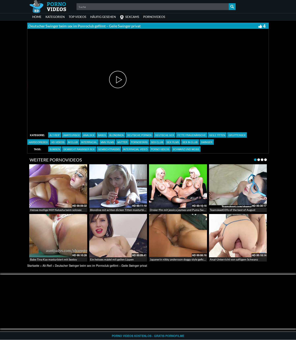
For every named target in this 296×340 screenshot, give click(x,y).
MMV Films (107, 142)
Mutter (122, 142)
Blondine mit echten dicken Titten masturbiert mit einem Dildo (129, 210)
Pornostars (139, 142)
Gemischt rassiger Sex (79, 149)
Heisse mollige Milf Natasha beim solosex (56, 210)
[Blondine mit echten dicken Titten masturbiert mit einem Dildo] (118, 186)
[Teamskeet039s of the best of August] (238, 186)
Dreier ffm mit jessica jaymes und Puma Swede (179, 210)
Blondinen (116, 135)
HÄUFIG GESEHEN (103, 17)
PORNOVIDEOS (154, 17)
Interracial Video (135, 149)
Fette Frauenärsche (191, 135)
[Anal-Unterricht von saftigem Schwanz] (238, 235)
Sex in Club (190, 142)
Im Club (73, 142)
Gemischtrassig (109, 149)
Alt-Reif (55, 135)
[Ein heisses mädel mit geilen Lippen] (118, 235)
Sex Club (157, 142)
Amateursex (71, 135)
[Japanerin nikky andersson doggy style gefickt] (178, 235)
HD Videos (57, 142)
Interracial (89, 142)
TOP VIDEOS (77, 17)
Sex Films (173, 142)
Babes (102, 135)
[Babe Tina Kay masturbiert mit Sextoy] (58, 235)
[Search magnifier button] (232, 6)
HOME (36, 17)
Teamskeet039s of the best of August (232, 210)
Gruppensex (237, 135)
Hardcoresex (38, 142)
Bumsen (55, 149)
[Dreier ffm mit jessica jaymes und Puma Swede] (178, 186)
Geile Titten (217, 135)
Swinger (206, 142)
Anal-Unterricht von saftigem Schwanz (234, 259)
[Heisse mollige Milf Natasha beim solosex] (58, 186)
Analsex (88, 135)
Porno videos (160, 149)
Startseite (33, 266)
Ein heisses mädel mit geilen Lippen (112, 259)
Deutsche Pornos (139, 135)
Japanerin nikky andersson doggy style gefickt (178, 259)
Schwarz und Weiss (186, 149)
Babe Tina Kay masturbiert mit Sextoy (53, 259)
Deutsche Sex (164, 135)
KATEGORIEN (55, 17)
